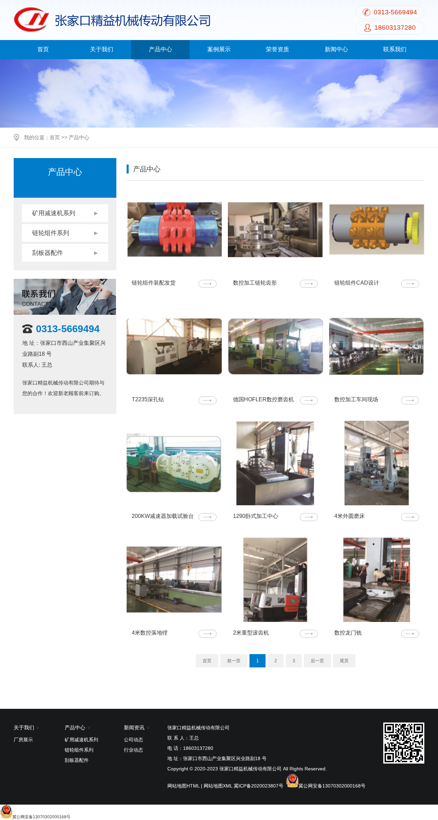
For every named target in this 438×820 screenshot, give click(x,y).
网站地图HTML (183, 786)
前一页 (234, 660)
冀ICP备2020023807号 (258, 786)
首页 (43, 49)
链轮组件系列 (50, 233)
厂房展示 (23, 739)
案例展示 (219, 49)
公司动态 (133, 739)
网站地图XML (218, 786)
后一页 (317, 660)
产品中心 (160, 49)
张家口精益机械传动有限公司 (250, 768)
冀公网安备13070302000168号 (331, 786)
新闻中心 (336, 49)
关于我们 (101, 49)
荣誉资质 (277, 49)
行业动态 (133, 750)
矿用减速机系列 (53, 213)
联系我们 (395, 49)
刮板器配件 (47, 252)
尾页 (344, 660)
